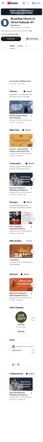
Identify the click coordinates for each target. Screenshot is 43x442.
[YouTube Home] (12, 3)
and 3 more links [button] (13, 34)
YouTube (5, 34)
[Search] (23, 3)
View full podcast (14, 264)
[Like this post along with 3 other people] (13, 364)
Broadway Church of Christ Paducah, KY (21, 120)
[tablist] (21, 46)
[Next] (33, 107)
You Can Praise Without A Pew (20, 81)
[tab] (12, 46)
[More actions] (31, 116)
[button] (30, 46)
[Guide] (3, 3)
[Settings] (28, 3)
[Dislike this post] (18, 364)
